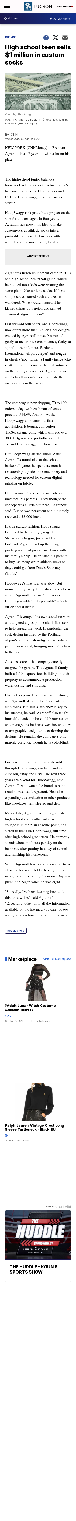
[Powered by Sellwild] (65, 1206)
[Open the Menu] (7, 6)
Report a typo (15, 930)
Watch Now (63, 6)
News (11, 37)
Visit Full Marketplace (57, 959)
